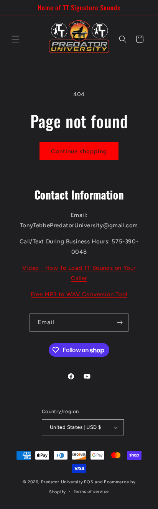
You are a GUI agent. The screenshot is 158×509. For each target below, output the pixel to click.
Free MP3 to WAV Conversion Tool (79, 294)
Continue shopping (79, 151)
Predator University (62, 481)
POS (88, 481)
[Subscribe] (119, 323)
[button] (15, 39)
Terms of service (91, 491)
